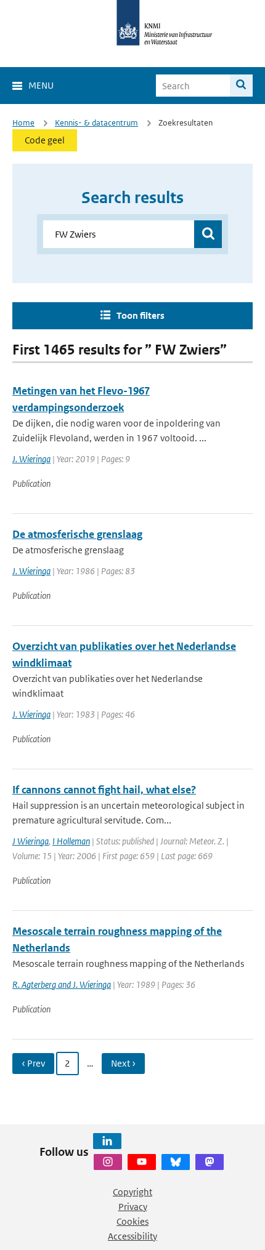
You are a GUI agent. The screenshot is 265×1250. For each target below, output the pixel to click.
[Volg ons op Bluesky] (175, 1162)
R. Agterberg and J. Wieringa (61, 984)
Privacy (132, 1206)
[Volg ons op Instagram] (107, 1162)
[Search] (241, 85)
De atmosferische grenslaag (77, 534)
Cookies (132, 1221)
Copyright (132, 1192)
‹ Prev (33, 1063)
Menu (41, 85)
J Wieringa (30, 841)
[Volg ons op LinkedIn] (107, 1141)
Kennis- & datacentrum (96, 123)
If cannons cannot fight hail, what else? (104, 789)
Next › (123, 1063)
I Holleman (71, 841)
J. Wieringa (31, 459)
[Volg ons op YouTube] (141, 1162)
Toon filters (140, 315)
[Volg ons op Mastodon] (209, 1162)
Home (23, 123)
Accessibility (132, 1236)
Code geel (45, 140)
